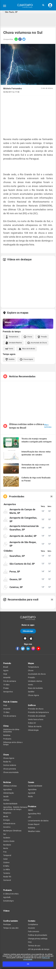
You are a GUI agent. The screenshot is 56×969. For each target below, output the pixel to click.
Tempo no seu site (10, 928)
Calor (5, 859)
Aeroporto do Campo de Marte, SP (22, 511)
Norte (5, 848)
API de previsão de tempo (38, 949)
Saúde (6, 796)
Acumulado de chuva (37, 674)
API (29, 817)
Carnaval (7, 880)
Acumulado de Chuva (39, 343)
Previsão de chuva (35, 709)
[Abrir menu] (5, 6)
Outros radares (9, 765)
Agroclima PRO (34, 814)
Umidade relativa (35, 681)
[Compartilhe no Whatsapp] (15, 39)
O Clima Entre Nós (10, 894)
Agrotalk (6, 897)
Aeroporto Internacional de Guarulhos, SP (24, 528)
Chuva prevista (9, 769)
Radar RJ (7, 762)
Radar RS (7, 877)
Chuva (29, 337)
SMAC (30, 810)
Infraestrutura (9, 823)
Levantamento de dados (38, 821)
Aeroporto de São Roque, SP (23, 544)
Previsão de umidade (37, 716)
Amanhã (6, 677)
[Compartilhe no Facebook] (20, 39)
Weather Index (34, 831)
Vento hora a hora (35, 719)
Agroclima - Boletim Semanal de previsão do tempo (15, 808)
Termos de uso (34, 946)
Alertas (6, 800)
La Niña (6, 869)
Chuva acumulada (11, 772)
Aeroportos (8, 692)
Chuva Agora (28, 359)
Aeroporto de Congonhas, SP (23, 519)
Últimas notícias (10, 786)
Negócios (7, 813)
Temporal (7, 855)
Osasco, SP (16, 579)
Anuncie (31, 928)
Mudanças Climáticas (12, 831)
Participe (7, 924)
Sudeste (6, 838)
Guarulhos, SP (17, 556)
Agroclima (7, 789)
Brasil (5, 667)
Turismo (6, 873)
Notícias (7, 782)
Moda (5, 816)
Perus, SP (15, 571)
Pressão (44, 337)
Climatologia (33, 730)
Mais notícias (47, 426)
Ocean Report (34, 824)
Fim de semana (9, 681)
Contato (31, 921)
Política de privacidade (37, 935)
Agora (5, 670)
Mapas (31, 663)
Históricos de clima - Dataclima (11, 730)
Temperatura (13, 337)
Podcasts (7, 739)
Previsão (7, 663)
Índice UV (32, 723)
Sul (4, 834)
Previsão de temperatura (38, 712)
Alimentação (8, 793)
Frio (5, 852)
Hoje (5, 674)
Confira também (10, 921)
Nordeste (7, 845)
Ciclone (6, 862)
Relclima (6, 735)
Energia (6, 820)
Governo (6, 827)
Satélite (11, 359)
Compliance (33, 924)
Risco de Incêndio (28, 349)
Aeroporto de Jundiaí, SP (23, 536)
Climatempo (28, 631)
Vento (11, 349)
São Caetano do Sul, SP (22, 563)
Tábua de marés (34, 726)
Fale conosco (33, 931)
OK (28, 964)
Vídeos (6, 911)
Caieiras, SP (16, 587)
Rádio (30, 796)
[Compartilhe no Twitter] (24, 39)
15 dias (6, 685)
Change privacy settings (37, 939)
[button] (43, 5)
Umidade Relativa (15, 343)
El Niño (6, 866)
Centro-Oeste (8, 841)
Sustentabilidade (10, 804)
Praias (6, 688)
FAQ (30, 942)
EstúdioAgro (8, 901)
